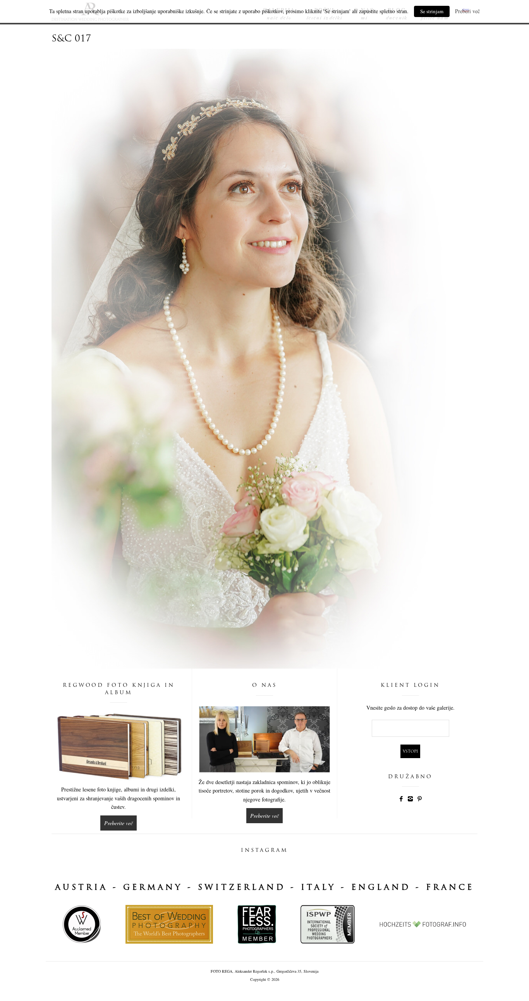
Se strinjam (431, 11)
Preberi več (467, 11)
